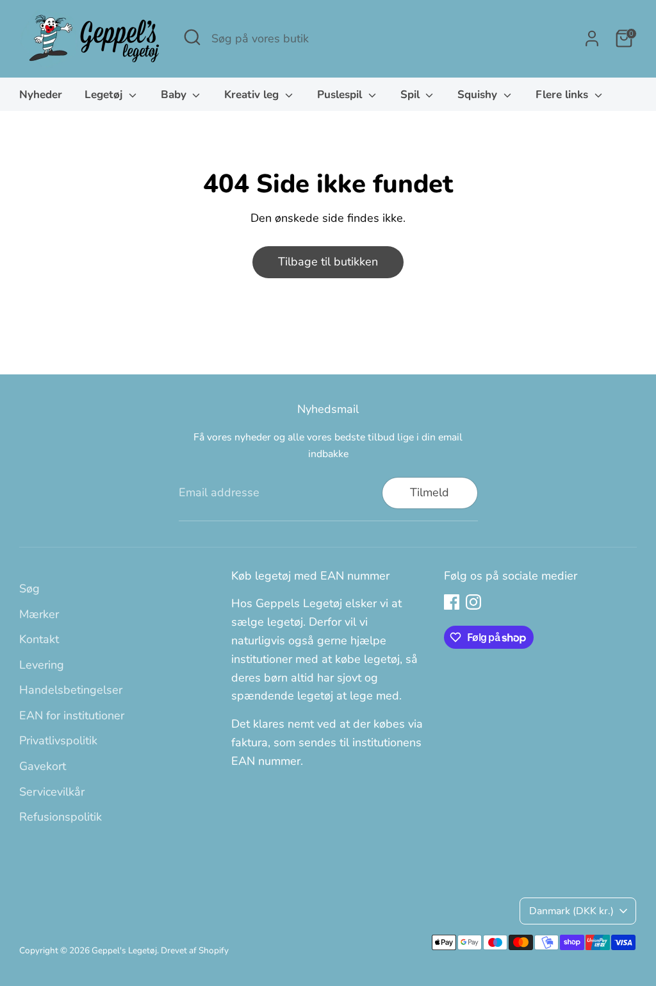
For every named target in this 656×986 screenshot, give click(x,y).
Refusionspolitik (60, 816)
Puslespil (341, 94)
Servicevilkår (52, 791)
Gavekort (42, 766)
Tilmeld (429, 492)
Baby (175, 94)
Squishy (478, 94)
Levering (41, 665)
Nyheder (40, 94)
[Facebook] (451, 602)
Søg (29, 588)
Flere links (563, 94)
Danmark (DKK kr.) (571, 911)
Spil (411, 94)
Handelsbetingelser (70, 690)
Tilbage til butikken (328, 261)
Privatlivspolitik (58, 740)
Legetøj (105, 94)
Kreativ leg (253, 94)
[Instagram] (473, 602)
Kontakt (39, 639)
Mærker (39, 614)
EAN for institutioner (71, 715)
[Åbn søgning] (192, 37)
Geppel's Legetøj (124, 950)
